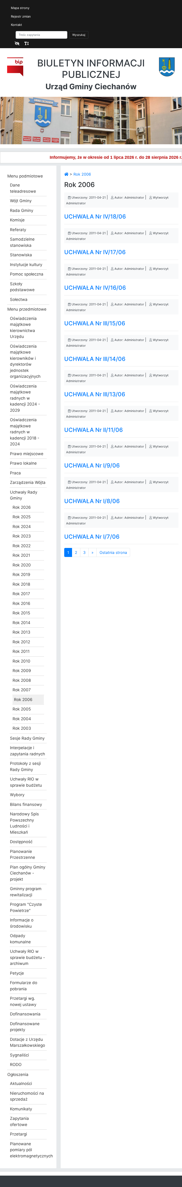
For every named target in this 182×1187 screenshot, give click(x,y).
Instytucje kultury (26, 264)
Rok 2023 (22, 536)
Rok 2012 (21, 642)
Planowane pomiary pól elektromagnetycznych (28, 1149)
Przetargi (18, 1134)
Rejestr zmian (21, 16)
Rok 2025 (22, 516)
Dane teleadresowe (23, 188)
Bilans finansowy (26, 804)
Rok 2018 (21, 584)
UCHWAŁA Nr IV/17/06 (95, 252)
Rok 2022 (22, 545)
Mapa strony (20, 8)
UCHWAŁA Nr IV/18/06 (95, 216)
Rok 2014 (21, 622)
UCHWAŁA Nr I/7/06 (91, 536)
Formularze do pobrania (23, 985)
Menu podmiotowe (25, 176)
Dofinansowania (25, 1014)
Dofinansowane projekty (25, 1026)
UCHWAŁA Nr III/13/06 (94, 394)
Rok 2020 (22, 565)
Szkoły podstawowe (22, 286)
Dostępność (21, 841)
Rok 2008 (22, 680)
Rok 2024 (22, 526)
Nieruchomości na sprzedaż (27, 1096)
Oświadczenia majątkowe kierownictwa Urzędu (23, 327)
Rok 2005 (22, 709)
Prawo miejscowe (26, 453)
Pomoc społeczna (26, 274)
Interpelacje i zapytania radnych (27, 750)
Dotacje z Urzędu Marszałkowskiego (27, 1042)
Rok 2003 (22, 728)
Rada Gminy (21, 210)
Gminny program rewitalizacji (25, 891)
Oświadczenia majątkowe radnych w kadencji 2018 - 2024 (24, 431)
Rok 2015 (21, 613)
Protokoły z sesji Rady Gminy (25, 766)
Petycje (17, 973)
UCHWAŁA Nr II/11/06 (93, 429)
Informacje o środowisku (21, 923)
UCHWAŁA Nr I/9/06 (92, 465)
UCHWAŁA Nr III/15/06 (94, 323)
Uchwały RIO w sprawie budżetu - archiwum (27, 957)
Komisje (17, 220)
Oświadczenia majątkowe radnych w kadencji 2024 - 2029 (25, 398)
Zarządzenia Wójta (28, 482)
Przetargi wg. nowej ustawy (23, 1001)
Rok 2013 (21, 632)
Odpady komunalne (20, 938)
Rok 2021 (21, 555)
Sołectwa (18, 299)
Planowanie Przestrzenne (22, 854)
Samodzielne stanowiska (22, 242)
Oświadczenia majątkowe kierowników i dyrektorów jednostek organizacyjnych (25, 361)
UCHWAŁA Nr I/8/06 (92, 501)
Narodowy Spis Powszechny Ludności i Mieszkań (24, 823)
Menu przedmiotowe (26, 309)
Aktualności (21, 1083)
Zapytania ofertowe (19, 1121)
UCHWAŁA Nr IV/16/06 (95, 287)
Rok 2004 (22, 718)
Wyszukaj (78, 35)
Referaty (18, 229)
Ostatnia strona (113, 552)
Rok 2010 (21, 661)
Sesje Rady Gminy (27, 738)
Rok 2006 (23, 699)
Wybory (17, 794)
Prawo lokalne (23, 463)
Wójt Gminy (21, 200)
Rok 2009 (22, 670)
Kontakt (16, 25)
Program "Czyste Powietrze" (26, 907)
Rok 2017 (21, 593)
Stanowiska (21, 254)
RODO (16, 1064)
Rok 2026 (22, 507)
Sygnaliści (19, 1055)
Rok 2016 (21, 603)
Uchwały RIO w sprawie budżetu (26, 782)
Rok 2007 (22, 689)
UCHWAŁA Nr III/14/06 (94, 358)
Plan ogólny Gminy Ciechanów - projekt (27, 873)
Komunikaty (21, 1109)
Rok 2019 (21, 574)
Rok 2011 (21, 651)
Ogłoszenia (17, 1074)
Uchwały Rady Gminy (23, 495)
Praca (15, 473)
